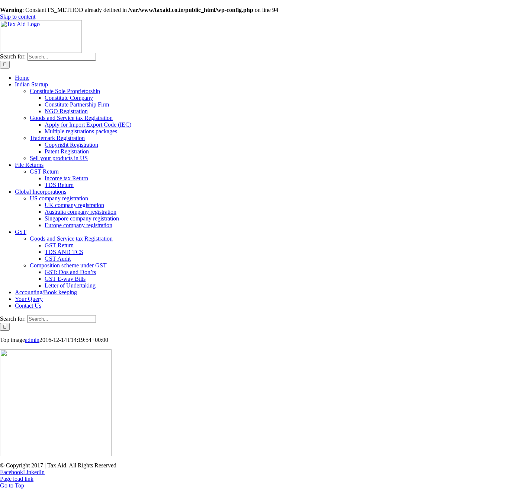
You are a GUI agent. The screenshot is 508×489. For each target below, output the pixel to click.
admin (32, 340)
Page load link (16, 479)
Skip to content (17, 16)
